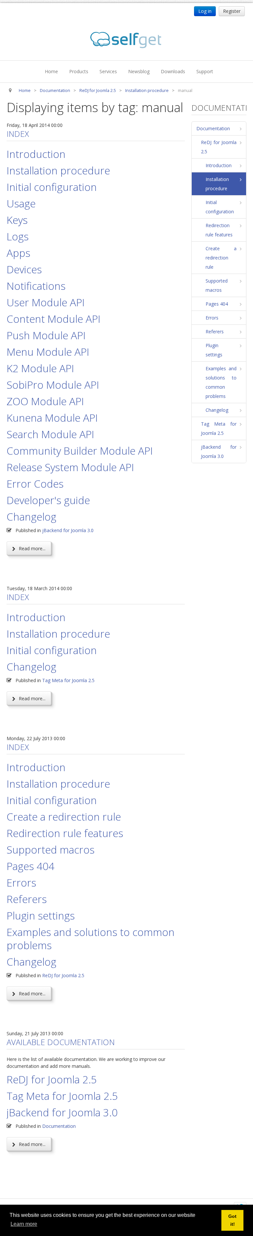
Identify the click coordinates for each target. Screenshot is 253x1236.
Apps (18, 253)
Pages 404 (30, 866)
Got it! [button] (232, 1220)
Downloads (173, 71)
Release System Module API (70, 467)
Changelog (31, 516)
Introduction (36, 154)
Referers (27, 899)
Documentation (59, 1126)
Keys (17, 220)
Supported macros (51, 849)
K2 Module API (40, 368)
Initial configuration (52, 187)
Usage (21, 203)
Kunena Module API (52, 417)
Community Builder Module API (80, 450)
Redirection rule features (65, 833)
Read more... (31, 548)
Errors (21, 882)
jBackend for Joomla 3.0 (68, 530)
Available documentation (61, 1042)
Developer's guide (48, 500)
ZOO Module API (45, 401)
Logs (18, 236)
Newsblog (139, 71)
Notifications (36, 286)
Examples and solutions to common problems (91, 938)
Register (231, 11)
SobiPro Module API (53, 384)
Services (108, 71)
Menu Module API (48, 352)
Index (18, 133)
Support (204, 71)
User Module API (46, 302)
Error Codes (35, 483)
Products (78, 71)
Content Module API (53, 319)
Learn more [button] (24, 1224)
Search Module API (50, 434)
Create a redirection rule (64, 816)
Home (51, 71)
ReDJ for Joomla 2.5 (63, 975)
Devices (24, 269)
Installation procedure (58, 170)
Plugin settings (41, 915)
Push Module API (46, 335)
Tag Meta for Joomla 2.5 (68, 680)
